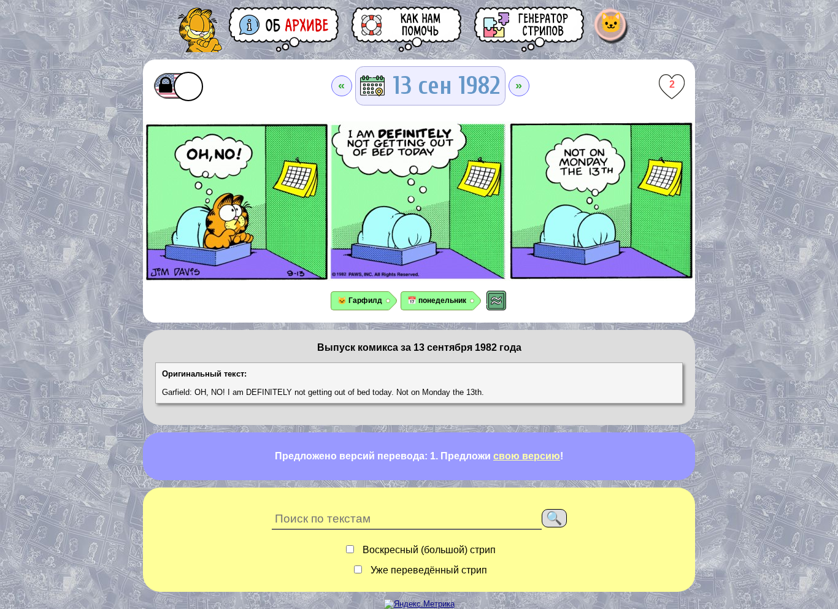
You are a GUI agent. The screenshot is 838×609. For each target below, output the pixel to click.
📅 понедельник (436, 300)
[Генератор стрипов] (530, 29)
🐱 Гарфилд (359, 300)
